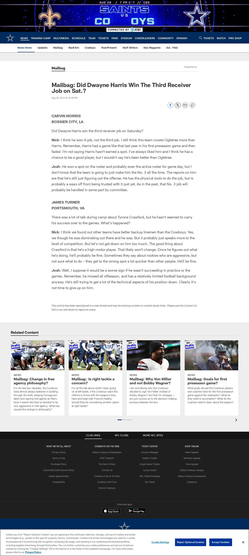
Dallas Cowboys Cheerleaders (106, 452)
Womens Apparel (192, 458)
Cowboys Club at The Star (107, 476)
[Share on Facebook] (170, 107)
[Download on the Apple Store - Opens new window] (111, 511)
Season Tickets (149, 458)
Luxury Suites (149, 470)
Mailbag (58, 68)
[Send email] (185, 107)
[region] (124, 542)
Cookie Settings (160, 542)
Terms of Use (58, 458)
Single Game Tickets (150, 464)
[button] (119, 420)
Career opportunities (59, 476)
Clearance (192, 482)
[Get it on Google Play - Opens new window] (136, 512)
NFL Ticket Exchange (150, 476)
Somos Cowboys (106, 488)
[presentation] (236, 420)
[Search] (200, 37)
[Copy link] (192, 105)
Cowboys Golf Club (107, 482)
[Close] (243, 542)
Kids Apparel (192, 464)
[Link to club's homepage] (10, 37)
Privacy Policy (59, 452)
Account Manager (149, 452)
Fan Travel (150, 482)
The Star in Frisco (106, 464)
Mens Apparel (192, 452)
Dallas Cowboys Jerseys (192, 470)
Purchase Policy (59, 464)
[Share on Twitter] (178, 107)
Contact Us (107, 470)
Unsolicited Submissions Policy (58, 470)
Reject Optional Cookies (190, 542)
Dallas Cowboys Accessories (192, 476)
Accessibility (59, 482)
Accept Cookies (220, 542)
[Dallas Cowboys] (124, 527)
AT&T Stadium (107, 458)
